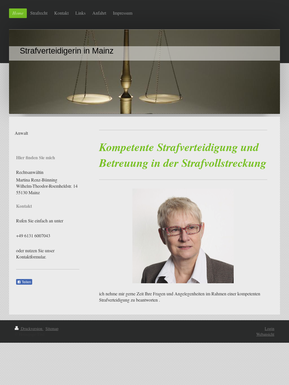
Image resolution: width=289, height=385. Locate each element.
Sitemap (51, 328)
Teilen (26, 282)
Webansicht (265, 334)
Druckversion (31, 328)
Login (269, 328)
